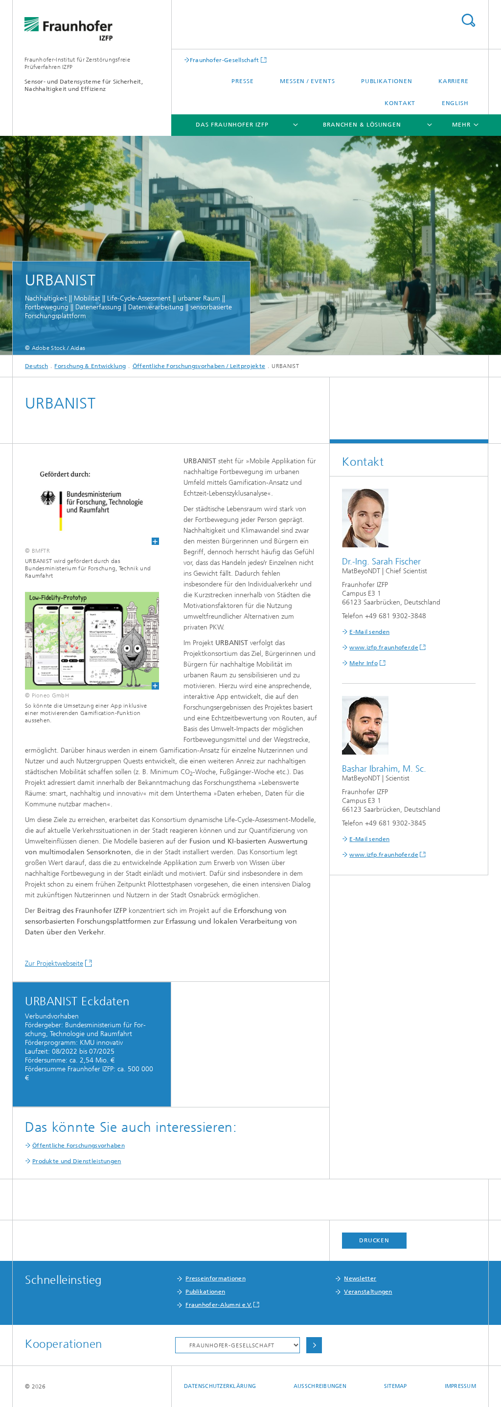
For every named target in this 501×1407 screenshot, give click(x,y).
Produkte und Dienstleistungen (76, 1161)
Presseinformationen (215, 1278)
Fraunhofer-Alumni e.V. (218, 1304)
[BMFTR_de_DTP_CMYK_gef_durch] (86, 500)
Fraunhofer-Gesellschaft (224, 60)
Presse (242, 81)
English (455, 103)
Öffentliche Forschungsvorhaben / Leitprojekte (199, 366)
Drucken (374, 1240)
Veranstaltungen (368, 1291)
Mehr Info (363, 663)
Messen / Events (307, 81)
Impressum (460, 1386)
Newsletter (360, 1278)
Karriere (453, 81)
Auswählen (314, 1345)
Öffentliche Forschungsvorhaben (78, 1145)
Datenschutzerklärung (220, 1386)
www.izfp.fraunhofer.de (383, 647)
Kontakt (400, 103)
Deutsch (36, 366)
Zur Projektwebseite (54, 963)
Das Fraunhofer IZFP (232, 124)
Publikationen (386, 81)
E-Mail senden (369, 631)
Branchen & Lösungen (362, 124)
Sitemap (395, 1386)
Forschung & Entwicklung (90, 366)
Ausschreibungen (320, 1386)
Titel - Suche (468, 20)
